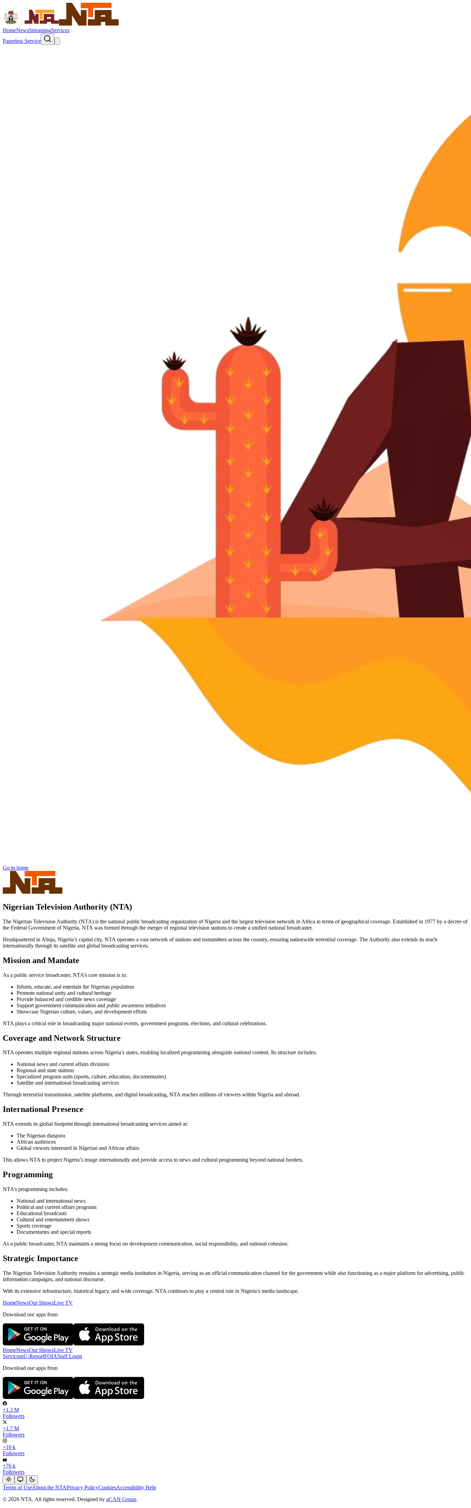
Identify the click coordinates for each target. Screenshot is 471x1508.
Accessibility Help (136, 1487)
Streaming (40, 30)
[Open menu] (57, 41)
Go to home (16, 868)
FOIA (50, 1356)
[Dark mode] (32, 1480)
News (22, 30)
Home (9, 30)
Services (60, 30)
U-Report (33, 1356)
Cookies (107, 1487)
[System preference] (20, 1480)
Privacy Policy (82, 1487)
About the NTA (49, 1487)
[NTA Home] (61, 24)
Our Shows (41, 1303)
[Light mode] (8, 1480)
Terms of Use (17, 1487)
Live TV (63, 1303)
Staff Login (69, 1356)
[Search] (47, 39)
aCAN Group (121, 1499)
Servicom (13, 1356)
